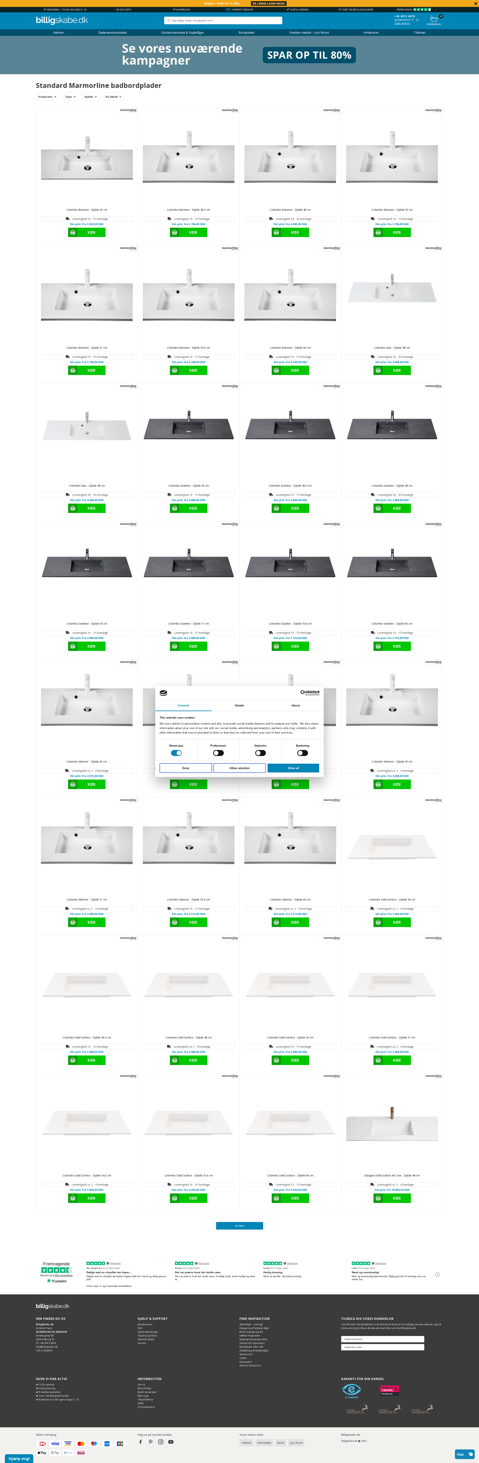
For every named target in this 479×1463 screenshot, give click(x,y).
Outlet (243, 1358)
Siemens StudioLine (250, 1365)
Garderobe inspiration (252, 1343)
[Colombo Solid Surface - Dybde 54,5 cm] (87, 1124)
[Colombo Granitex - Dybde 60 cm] (392, 572)
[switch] (218, 753)
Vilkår (141, 1403)
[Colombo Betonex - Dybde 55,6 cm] (189, 296)
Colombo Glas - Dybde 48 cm (392, 347)
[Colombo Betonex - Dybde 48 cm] (290, 158)
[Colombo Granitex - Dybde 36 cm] (189, 434)
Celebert (246, 1442)
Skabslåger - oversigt (251, 1324)
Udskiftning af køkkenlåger (254, 1350)
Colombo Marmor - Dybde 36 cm (87, 761)
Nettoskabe (264, 1442)
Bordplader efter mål (251, 1346)
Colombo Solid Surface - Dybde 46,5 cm (87, 1037)
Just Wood (296, 1442)
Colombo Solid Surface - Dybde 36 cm (392, 899)
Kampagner (246, 1361)
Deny (185, 768)
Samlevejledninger (148, 1331)
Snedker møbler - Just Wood (309, 32)
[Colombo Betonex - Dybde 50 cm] (392, 158)
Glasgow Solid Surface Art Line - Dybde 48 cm (392, 1175)
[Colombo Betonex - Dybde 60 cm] (290, 296)
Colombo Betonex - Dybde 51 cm (86, 347)
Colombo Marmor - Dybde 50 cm (392, 761)
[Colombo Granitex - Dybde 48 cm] (392, 434)
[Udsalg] (239, 73)
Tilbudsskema (145, 1399)
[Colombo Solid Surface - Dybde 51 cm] (392, 986)
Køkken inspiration (250, 1335)
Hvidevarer (371, 32)
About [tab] (296, 705)
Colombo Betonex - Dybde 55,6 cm (188, 347)
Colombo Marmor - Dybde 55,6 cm (188, 899)
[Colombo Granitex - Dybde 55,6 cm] (290, 572)
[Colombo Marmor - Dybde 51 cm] (87, 848)
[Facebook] (140, 1443)
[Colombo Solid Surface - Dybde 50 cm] (290, 986)
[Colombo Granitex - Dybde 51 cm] (189, 572)
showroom (183, 9)
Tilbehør (420, 32)
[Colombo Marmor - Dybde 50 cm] (392, 710)
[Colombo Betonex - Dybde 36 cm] (87, 158)
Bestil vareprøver (147, 1392)
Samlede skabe (146, 1339)
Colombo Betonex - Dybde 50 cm (392, 209)
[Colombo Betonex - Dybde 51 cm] (87, 296)
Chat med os (402, 23)
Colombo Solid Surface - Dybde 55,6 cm (188, 1175)
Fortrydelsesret (146, 1407)
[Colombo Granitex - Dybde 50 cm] (87, 572)
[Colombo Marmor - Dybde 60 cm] (290, 848)
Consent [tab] (183, 705)
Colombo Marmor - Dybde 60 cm (290, 899)
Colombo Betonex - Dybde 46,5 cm (188, 209)
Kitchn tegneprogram (251, 1331)
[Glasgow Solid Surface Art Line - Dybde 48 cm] (392, 1124)
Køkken (58, 32)
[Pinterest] (150, 1443)
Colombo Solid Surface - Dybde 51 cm (392, 1037)
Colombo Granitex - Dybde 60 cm (392, 623)
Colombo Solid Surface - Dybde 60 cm (290, 1175)
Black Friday (144, 1388)
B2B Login (143, 1395)
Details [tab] (239, 705)
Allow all (293, 768)
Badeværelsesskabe (113, 32)
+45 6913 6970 (123, 9)
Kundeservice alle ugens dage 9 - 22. (59, 1399)
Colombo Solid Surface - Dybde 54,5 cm (87, 1175)
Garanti (142, 1343)
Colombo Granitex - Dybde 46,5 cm (290, 485)
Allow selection (240, 768)
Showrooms (246, 1354)
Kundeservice (145, 1324)
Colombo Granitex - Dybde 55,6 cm (290, 623)
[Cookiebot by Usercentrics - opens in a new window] (303, 693)
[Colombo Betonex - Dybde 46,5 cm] (189, 158)
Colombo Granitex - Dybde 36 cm (188, 485)
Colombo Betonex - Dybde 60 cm (290, 347)
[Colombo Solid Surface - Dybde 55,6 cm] (189, 1124)
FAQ (140, 1328)
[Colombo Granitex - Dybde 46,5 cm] (290, 434)
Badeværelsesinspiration (253, 1339)
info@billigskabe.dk (47, 1346)
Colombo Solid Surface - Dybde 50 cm (290, 1037)
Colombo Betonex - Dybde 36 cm (86, 209)
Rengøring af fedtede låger (254, 1328)
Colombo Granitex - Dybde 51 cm (188, 623)
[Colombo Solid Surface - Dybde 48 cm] (189, 986)
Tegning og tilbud (147, 1335)
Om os (141, 1384)
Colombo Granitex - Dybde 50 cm (87, 623)
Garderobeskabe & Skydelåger (182, 32)
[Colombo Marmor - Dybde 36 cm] (87, 710)
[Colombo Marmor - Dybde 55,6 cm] (189, 848)
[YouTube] (171, 1443)
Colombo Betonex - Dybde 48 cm (290, 209)
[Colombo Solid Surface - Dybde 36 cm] (392, 848)
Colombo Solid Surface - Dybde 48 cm (189, 1037)
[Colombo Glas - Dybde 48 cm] (392, 296)
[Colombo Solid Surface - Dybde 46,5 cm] (87, 986)
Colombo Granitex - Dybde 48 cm (392, 485)
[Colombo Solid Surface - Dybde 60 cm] (290, 1124)
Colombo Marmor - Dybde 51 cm (87, 899)
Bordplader (247, 32)
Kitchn (280, 1442)
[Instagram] (161, 1443)
